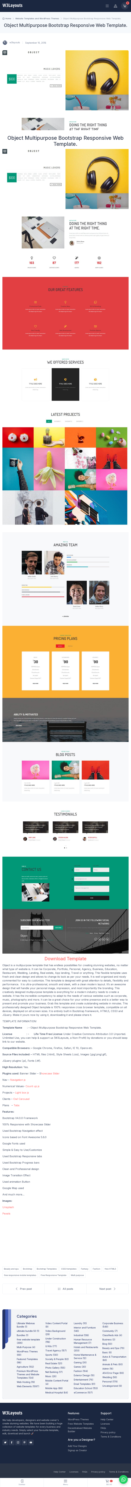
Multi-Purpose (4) (26, 1347)
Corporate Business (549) (112, 1325)
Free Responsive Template (53, 1275)
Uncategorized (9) (112, 1385)
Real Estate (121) (53, 1363)
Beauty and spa (11, 1269)
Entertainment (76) (83, 1379)
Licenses (105, 1423)
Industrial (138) (81, 1335)
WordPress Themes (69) (27, 1353)
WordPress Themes (78, 1419)
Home (8, 18)
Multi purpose (77, 1275)
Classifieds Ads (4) (112, 1335)
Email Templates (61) (84, 1384)
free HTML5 (110, 1269)
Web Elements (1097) (28, 1386)
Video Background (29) (55, 1333)
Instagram (18, 1442)
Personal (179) (110, 1381)
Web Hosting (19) (26, 1382)
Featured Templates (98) (27, 1361)
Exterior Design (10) (84, 1375)
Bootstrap (27, 1269)
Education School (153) (86, 1388)
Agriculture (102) (25, 1366)
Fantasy (84, 1269)
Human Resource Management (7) (83, 1341)
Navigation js (18, 1079)
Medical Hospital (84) (56, 1392)
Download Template (65, 958)
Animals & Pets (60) (112, 1364)
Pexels (6, 1213)
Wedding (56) (109, 1377)
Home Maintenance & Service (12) (85, 1356)
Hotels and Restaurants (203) (86, 1349)
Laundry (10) (80, 1323)
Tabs (16, 1105)
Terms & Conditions (111, 1436)
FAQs (103, 1428)
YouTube (31, 1442)
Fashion (96, 1269)
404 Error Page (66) (113, 1373)
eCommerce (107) (83, 1392)
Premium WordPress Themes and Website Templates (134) (28, 1374)
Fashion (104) (81, 1371)
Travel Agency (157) (56, 1350)
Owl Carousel (21, 1099)
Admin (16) (107, 1368)
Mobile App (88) (54, 1388)
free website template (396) (28, 1341)
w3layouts (14, 42)
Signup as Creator (77, 1450)
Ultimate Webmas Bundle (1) (26, 1325)
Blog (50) (107, 1343)
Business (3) (108, 1339)
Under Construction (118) (55, 1340)
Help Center (107, 1419)
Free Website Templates (81, 1423)
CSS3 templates (69, 1269)
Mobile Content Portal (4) (56, 1382)
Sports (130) (51, 1354)
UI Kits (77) (51, 1346)
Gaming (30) (80, 1362)
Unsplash (8, 1207)
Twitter (5, 1442)
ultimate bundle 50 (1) (28, 1331)
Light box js (22, 1092)
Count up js (32, 1086)
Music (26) (51, 1376)
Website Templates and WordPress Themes (37, 18)
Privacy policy (108, 1432)
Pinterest (24, 1442)
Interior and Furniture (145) (85, 1329)
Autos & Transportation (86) (114, 1358)
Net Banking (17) (54, 1372)
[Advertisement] (65, 1240)
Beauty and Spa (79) (113, 1348)
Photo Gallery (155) (55, 1367)
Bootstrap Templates (47, 1269)
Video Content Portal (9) (56, 1325)
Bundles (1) (22, 1335)
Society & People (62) (57, 1359)
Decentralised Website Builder (80, 1430)
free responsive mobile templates (20, 1275)
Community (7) (110, 1331)
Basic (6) (107, 1352)
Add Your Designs (77, 1446)
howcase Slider (50, 1073)
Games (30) (80, 1366)
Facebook (12, 1442)
